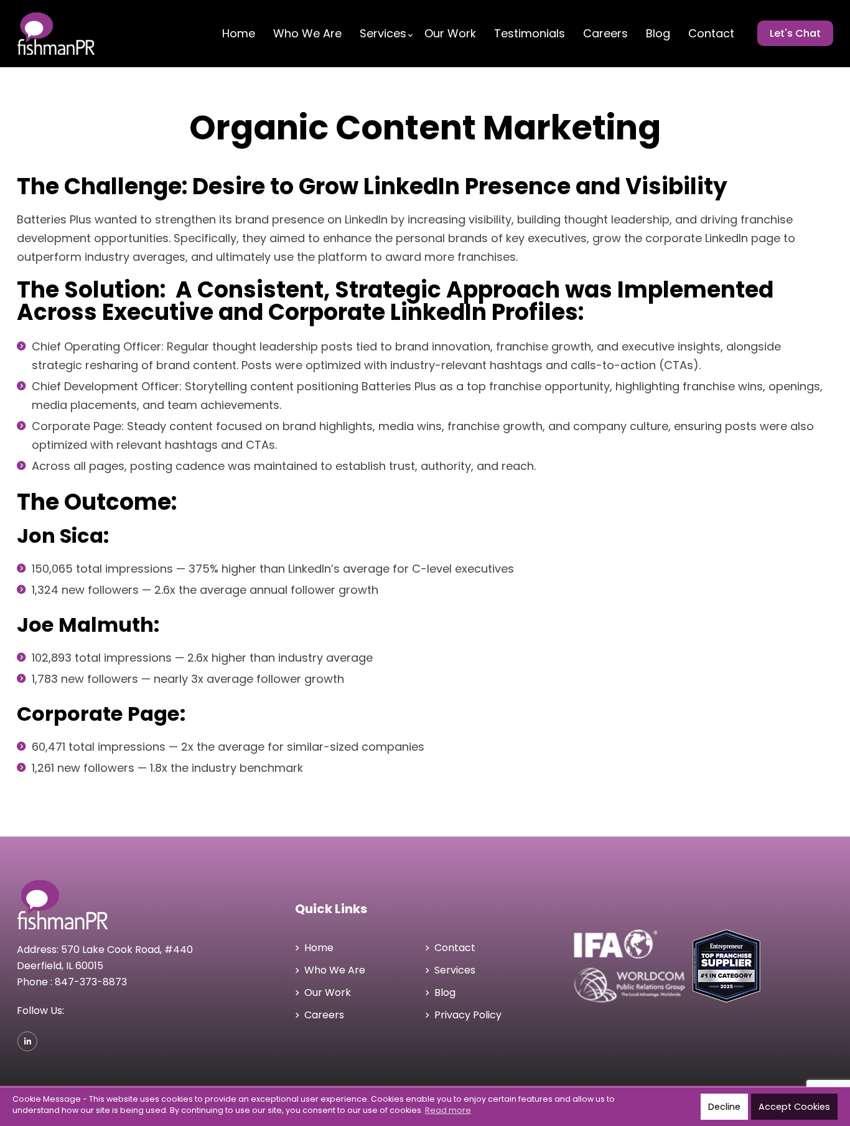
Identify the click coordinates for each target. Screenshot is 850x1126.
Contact (711, 33)
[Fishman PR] (77, 33)
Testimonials (529, 33)
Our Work (450, 33)
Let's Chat (795, 33)
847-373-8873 (91, 982)
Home (238, 33)
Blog (658, 33)
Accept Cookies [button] (794, 1106)
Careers (605, 33)
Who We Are (307, 33)
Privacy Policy (468, 1015)
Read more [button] (448, 1110)
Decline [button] (724, 1106)
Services (383, 33)
